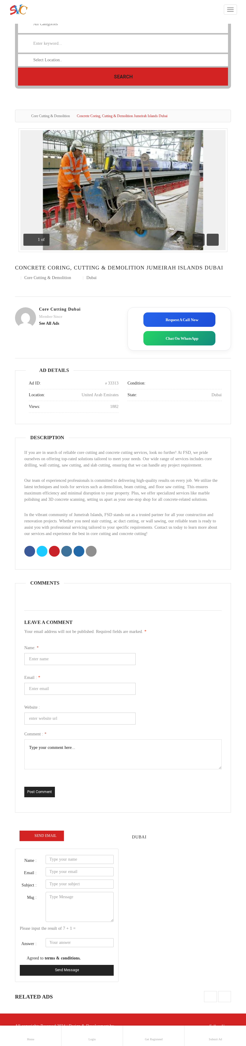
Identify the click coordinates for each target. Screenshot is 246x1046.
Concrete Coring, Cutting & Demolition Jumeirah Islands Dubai (119, 268)
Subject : (29, 885)
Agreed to (54, 958)
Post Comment (39, 792)
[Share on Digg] (79, 552)
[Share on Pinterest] (54, 552)
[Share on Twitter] (42, 552)
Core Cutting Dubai (60, 309)
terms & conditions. (63, 958)
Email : (32, 677)
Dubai (91, 277)
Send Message (67, 970)
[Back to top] (226, 1008)
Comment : (35, 734)
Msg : (32, 897)
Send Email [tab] (45, 836)
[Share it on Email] (91, 552)
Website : (32, 707)
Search (123, 77)
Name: (31, 648)
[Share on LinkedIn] (66, 552)
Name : (30, 860)
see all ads (49, 323)
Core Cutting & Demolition (50, 116)
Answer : (29, 943)
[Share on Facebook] (29, 552)
